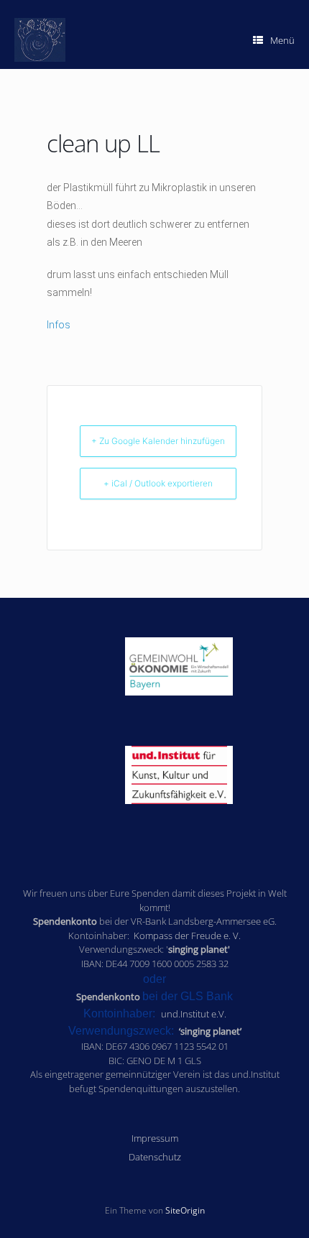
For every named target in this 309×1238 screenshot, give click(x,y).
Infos (58, 325)
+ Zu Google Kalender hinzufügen (158, 440)
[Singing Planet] (39, 40)
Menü (282, 40)
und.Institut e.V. (193, 1013)
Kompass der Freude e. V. (187, 935)
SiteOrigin (185, 1210)
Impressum (155, 1138)
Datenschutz (155, 1156)
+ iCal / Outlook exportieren (158, 483)
